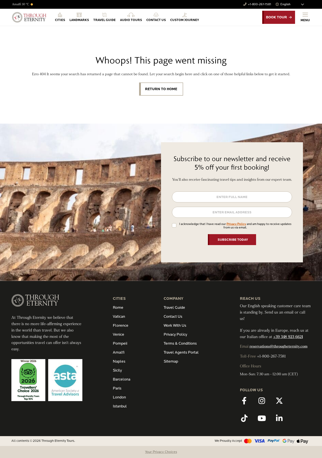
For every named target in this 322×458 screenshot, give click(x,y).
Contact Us (173, 316)
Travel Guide (174, 307)
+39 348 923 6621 (288, 336)
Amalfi (118, 352)
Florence (120, 325)
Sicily (117, 370)
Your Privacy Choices (161, 452)
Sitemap (171, 361)
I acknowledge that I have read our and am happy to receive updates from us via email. (235, 225)
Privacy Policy (236, 224)
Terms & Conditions (180, 343)
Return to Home (161, 89)
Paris (117, 388)
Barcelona (121, 379)
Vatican (119, 316)
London (119, 397)
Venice (118, 334)
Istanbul (120, 406)
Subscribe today (233, 240)
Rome (118, 307)
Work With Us (175, 325)
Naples (119, 361)
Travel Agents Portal (181, 352)
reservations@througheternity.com (278, 346)
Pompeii (120, 343)
